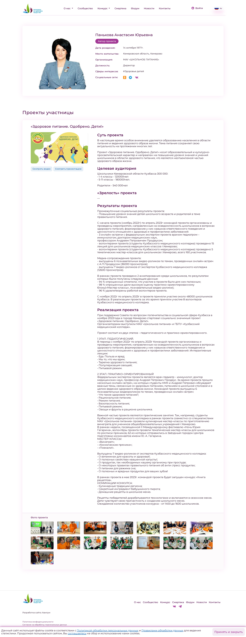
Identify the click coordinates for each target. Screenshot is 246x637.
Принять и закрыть (228, 632)
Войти (199, 8)
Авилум (46, 612)
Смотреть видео (41, 169)
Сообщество (85, 8)
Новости (149, 8)
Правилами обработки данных (162, 630)
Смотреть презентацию (68, 169)
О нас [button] (67, 8)
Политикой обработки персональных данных (107, 630)
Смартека (120, 8)
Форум (135, 8)
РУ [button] (221, 8)
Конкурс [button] (103, 8)
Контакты (165, 8)
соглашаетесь (77, 633)
